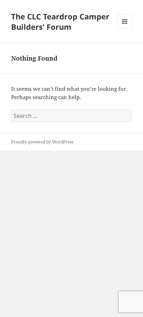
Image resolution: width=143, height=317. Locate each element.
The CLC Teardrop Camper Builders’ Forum (60, 21)
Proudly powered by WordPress (42, 142)
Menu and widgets (125, 28)
